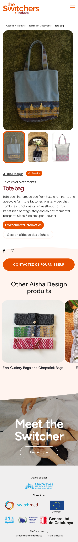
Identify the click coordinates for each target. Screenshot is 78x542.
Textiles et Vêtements (40, 25)
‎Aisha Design (13, 174)
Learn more (39, 452)
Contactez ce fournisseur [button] (38, 264)
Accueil (10, 25)
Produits (21, 25)
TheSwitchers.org (39, 531)
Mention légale (55, 535)
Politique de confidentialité (28, 535)
